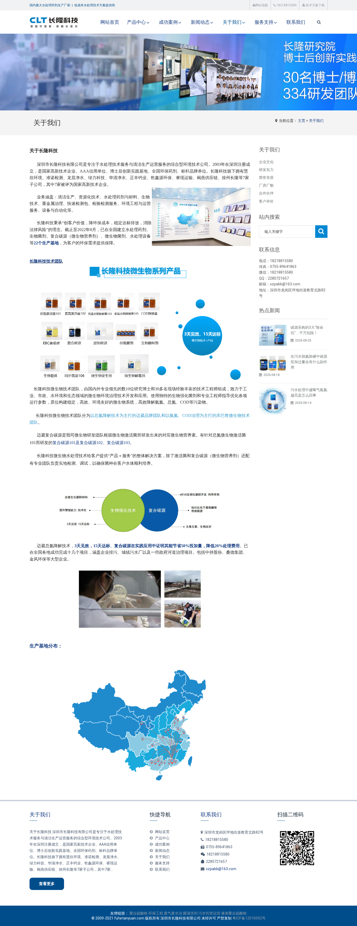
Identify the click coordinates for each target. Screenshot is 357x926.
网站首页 (109, 22)
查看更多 (47, 883)
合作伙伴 (266, 193)
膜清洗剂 (190, 913)
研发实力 (266, 170)
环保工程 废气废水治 (165, 913)
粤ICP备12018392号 (249, 918)
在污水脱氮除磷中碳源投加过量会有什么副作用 (309, 361)
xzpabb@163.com (221, 869)
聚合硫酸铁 (138, 913)
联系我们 (295, 22)
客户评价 (266, 201)
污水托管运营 (209, 913)
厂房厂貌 (266, 185)
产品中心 (136, 22)
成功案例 (168, 22)
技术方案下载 (315, 5)
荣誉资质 (266, 177)
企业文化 (266, 162)
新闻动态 (200, 22)
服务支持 (264, 22)
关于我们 (232, 22)
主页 (301, 121)
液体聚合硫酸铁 (234, 913)
